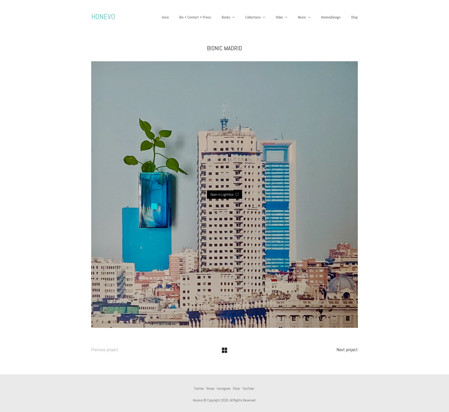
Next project (347, 350)
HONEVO (103, 16)
